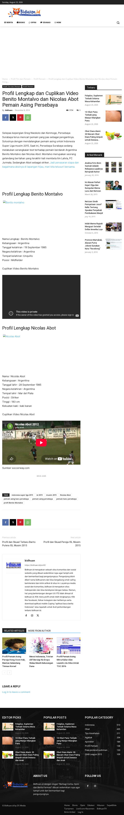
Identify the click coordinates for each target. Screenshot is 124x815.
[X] (13, 117)
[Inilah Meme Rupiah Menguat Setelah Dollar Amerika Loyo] (114, 226)
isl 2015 (39, 495)
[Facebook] (5, 117)
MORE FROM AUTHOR (39, 630)
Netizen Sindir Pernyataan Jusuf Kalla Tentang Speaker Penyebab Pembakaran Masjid (94, 207)
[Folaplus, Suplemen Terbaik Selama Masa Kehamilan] (114, 99)
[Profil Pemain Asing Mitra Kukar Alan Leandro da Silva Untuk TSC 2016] (68, 645)
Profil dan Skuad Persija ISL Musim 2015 (62, 544)
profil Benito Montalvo (13, 502)
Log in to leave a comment (16, 692)
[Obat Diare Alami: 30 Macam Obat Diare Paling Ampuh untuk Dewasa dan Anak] (114, 135)
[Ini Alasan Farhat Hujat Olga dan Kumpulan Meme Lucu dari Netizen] (114, 185)
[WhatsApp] (28, 117)
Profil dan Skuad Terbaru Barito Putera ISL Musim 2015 (19, 544)
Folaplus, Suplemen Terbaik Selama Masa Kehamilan (94, 99)
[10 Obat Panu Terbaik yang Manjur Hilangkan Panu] (114, 116)
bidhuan (8, 110)
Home (5, 79)
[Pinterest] (20, 117)
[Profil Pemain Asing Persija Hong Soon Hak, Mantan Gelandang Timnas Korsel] (14, 645)
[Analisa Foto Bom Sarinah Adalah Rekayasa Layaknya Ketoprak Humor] (114, 167)
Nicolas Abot (65, 495)
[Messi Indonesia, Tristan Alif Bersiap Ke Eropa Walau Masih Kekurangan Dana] (41, 645)
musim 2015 (51, 495)
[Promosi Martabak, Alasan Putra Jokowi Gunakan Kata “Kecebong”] (114, 244)
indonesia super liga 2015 (22, 495)
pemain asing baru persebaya (16, 499)
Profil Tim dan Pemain (21, 79)
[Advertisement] (84, 12)
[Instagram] (33, 616)
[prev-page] (4, 673)
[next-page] (9, 673)
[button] (118, 22)
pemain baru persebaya (66, 499)
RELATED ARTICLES (14, 630)
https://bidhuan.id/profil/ (35, 565)
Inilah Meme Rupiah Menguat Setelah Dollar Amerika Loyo (94, 227)
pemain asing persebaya (42, 499)
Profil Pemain (40, 79)
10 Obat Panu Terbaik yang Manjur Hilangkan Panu (25, 741)
